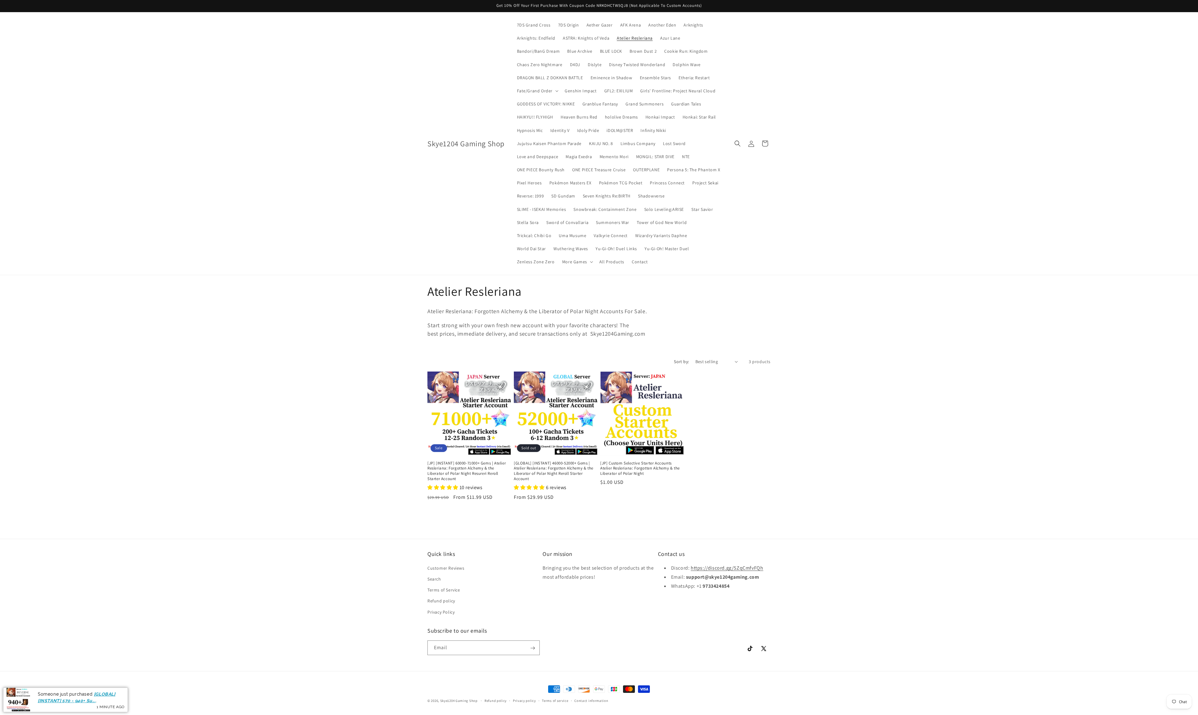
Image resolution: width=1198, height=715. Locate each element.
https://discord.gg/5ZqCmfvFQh (727, 568)
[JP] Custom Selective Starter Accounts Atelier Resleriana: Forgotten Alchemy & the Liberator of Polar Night (640, 468)
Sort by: (681, 361)
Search (434, 579)
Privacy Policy (441, 612)
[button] (537, 90)
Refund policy (441, 601)
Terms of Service (443, 590)
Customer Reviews (446, 568)
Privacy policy (524, 700)
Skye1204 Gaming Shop (459, 700)
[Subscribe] (532, 648)
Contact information (591, 700)
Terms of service (555, 700)
